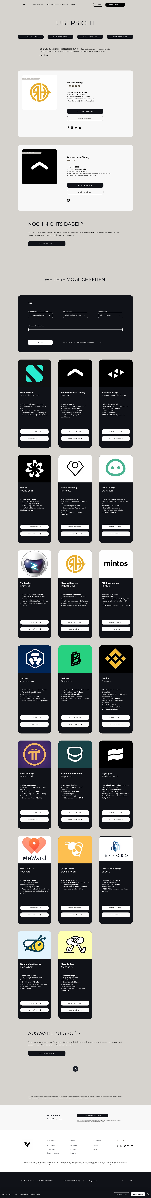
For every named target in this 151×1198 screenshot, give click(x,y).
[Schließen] (148, 1194)
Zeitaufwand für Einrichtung (38, 311)
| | (71, 1180)
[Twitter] (75, 127)
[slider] (28, 329)
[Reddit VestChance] (125, 1146)
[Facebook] (68, 127)
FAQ (95, 1149)
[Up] (75, 1069)
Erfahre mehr (34, 1194)
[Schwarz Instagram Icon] (72, 127)
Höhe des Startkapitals (36, 326)
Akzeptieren (138, 1194)
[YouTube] (132, 1146)
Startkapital (103, 311)
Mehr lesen (44, 55)
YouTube (23, 605)
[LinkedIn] (79, 127)
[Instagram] (118, 1146)
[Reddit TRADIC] (68, 200)
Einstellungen (121, 1194)
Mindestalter (67, 311)
